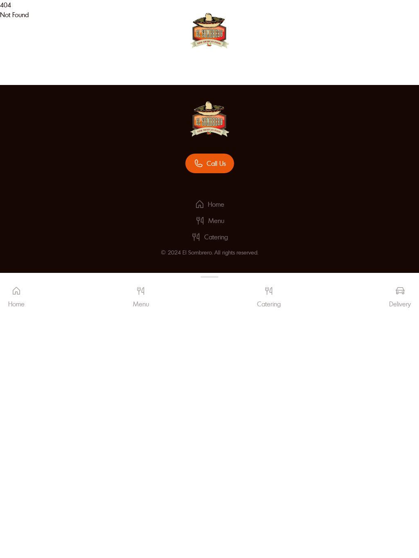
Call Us (216, 163)
